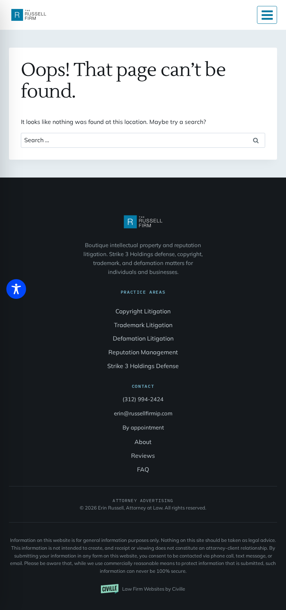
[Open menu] (267, 15)
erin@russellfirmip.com (143, 413)
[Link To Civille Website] (143, 589)
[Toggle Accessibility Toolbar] (16, 289)
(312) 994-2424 (143, 399)
